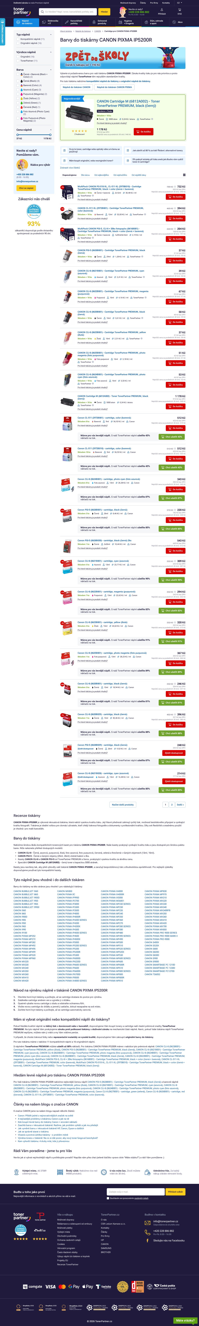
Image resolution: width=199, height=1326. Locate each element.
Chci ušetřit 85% (174, 529)
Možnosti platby (64, 1228)
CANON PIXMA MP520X (112, 952)
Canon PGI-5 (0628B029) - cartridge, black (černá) (102, 745)
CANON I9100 (20, 932)
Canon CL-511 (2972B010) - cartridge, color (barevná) (104, 448)
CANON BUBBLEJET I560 (26, 891)
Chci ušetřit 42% (174, 437)
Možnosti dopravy (128, 3)
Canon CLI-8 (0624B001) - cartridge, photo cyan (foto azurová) (109, 479)
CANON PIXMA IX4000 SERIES (72, 980)
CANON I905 (20, 920)
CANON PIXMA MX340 (156, 907)
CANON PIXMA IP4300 (68, 929)
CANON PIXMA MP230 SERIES (116, 904)
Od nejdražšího (120, 175)
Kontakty (166, 3)
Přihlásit (162, 14)
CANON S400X (152, 942)
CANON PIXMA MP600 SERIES (116, 958)
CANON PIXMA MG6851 (112, 901)
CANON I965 (20, 926)
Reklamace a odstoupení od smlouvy (74, 1224)
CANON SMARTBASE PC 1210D (160, 964)
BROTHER (106, 1252)
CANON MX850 (64, 891)
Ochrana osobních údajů (68, 1240)
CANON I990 (20, 929)
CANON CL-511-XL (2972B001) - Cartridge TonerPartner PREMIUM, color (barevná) (64, 1094)
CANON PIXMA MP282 (24, 942)
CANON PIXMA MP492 (24, 945)
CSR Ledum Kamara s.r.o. (113, 1224)
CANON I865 (20, 913)
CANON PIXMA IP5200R (68, 952)
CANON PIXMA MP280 (112, 929)
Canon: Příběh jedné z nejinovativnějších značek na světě (45, 1115)
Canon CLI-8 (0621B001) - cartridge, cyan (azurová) (103, 561)
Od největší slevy (139, 175)
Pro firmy (154, 3)
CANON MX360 (21, 974)
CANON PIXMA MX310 (156, 897)
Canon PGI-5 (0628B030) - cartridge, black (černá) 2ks (104, 540)
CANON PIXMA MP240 (112, 913)
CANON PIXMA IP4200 (68, 923)
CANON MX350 (21, 971)
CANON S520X (152, 945)
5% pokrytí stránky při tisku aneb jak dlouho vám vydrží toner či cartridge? (158, 160)
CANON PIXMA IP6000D (68, 958)
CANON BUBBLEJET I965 (26, 904)
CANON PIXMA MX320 (156, 901)
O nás (103, 1219)
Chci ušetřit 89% (174, 672)
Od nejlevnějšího (101, 175)
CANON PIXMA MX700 (156, 926)
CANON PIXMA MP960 (24, 958)
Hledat (104, 11)
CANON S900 (151, 958)
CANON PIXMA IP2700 (68, 901)
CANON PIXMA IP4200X (68, 926)
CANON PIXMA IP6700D (68, 974)
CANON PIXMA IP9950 (68, 897)
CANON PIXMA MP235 (112, 910)
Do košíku (146, 131)
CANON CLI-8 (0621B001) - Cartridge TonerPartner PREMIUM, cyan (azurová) (125, 1085)
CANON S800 (151, 948)
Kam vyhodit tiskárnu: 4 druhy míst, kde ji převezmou (43, 1141)
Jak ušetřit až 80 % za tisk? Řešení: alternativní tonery (158, 150)
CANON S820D (152, 952)
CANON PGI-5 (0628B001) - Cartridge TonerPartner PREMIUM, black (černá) (98, 1049)
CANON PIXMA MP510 (112, 945)
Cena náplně (24, 129)
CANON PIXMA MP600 (112, 961)
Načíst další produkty (123, 804)
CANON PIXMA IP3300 (68, 907)
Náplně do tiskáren (83, 31)
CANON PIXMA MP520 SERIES (116, 948)
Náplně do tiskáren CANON (76, 87)
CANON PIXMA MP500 (112, 942)
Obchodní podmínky (66, 1236)
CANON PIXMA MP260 (112, 920)
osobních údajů (141, 1198)
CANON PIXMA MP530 (112, 955)
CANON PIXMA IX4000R (112, 894)
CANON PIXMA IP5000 (68, 942)
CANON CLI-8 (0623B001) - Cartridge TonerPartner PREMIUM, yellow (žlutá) (50, 1085)
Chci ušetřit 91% (174, 641)
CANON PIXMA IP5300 (68, 955)
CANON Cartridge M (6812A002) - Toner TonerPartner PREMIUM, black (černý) (61, 1065)
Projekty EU (62, 1260)
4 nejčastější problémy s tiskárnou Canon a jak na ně (43, 1119)
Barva (19, 69)
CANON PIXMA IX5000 (112, 897)
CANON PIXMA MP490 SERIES (116, 936)
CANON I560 (20, 910)
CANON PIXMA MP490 (112, 939)
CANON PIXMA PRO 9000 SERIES (161, 932)
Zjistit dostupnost (174, 753)
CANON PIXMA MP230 (112, 907)
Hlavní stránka (66, 31)
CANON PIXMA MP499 (24, 952)
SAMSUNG (106, 1248)
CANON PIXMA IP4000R (68, 916)
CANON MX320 (21, 961)
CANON (97, 31)
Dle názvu (85, 175)
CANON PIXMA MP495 (24, 948)
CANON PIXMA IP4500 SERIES (72, 932)
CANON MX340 (21, 968)
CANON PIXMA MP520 (24, 955)
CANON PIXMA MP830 (156, 891)
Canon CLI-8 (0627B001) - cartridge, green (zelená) (120, 1091)
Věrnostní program (66, 1248)
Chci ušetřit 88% (174, 733)
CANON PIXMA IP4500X (68, 939)
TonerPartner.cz (110, 1214)
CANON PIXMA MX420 (156, 923)
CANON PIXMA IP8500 (68, 977)
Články (143, 3)
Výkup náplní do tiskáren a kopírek (73, 1256)
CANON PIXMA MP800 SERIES (116, 971)
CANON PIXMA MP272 (24, 939)
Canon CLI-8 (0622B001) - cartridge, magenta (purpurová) (106, 591)
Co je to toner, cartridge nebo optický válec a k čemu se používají (94, 150)
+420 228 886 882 (138, 12)
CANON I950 (20, 923)
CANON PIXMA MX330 (156, 904)
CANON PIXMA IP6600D (68, 971)
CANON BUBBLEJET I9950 (26, 907)
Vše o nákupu (65, 1214)
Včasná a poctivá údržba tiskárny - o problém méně (43, 1135)
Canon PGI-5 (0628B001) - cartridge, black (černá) (102, 509)
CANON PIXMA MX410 (156, 920)
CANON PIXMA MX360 (156, 916)
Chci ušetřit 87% (174, 498)
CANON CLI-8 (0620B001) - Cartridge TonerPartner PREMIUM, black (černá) (87, 1056)
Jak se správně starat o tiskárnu (33, 1131)
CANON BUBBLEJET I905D (26, 897)
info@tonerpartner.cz (27, 181)
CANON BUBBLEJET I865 (26, 894)
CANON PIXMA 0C (66, 894)
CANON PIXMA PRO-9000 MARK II (161, 936)
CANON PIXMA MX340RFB (157, 910)
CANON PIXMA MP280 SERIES (116, 926)
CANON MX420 (21, 980)
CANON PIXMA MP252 (24, 936)
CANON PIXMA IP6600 (68, 968)
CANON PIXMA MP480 (112, 932)
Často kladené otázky (67, 1252)
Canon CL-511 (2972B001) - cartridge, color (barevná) (104, 417)
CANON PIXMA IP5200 (68, 948)
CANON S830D (152, 955)
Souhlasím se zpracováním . (129, 1198)
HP (102, 1240)
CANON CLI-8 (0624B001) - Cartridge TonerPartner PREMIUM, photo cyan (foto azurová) (135, 1088)
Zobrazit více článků (70, 167)
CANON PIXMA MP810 (112, 980)
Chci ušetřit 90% (174, 580)
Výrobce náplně (26, 52)
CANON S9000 (152, 961)
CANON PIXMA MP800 (112, 974)
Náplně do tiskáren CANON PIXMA (114, 87)
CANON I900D (20, 916)
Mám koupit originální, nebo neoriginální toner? (91, 160)
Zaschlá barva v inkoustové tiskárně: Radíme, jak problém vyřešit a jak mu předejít (58, 1125)
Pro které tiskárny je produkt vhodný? (112, 123)
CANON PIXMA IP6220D (68, 961)
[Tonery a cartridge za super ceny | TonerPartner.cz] (22, 11)
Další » (180, 804)
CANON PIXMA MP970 (156, 894)
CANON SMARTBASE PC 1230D (160, 968)
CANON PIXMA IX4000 (112, 891)
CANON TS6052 (152, 974)
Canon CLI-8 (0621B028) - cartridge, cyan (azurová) (103, 773)
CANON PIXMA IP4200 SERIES (72, 920)
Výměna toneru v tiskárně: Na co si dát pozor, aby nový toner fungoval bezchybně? (58, 1138)
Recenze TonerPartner (67, 1264)
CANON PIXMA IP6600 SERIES (72, 964)
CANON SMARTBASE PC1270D (160, 971)
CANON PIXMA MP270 (112, 923)
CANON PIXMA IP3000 (68, 904)
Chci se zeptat (26, 188)
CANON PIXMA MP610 (112, 968)
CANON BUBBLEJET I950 (26, 901)
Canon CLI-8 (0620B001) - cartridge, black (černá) (102, 683)
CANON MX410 (21, 977)
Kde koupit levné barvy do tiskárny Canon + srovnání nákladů (47, 1122)
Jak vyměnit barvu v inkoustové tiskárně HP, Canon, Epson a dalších (51, 1128)
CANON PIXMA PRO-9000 (157, 939)
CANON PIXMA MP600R (112, 964)
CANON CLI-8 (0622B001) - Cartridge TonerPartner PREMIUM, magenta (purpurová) (54, 1091)
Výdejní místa (63, 1232)
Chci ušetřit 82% (174, 610)
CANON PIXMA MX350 (156, 913)
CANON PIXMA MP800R (112, 977)
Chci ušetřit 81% (174, 702)
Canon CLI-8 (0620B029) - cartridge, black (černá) (102, 714)
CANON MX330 (21, 964)
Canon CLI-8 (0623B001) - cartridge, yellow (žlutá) (102, 622)
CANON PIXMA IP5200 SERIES (72, 945)
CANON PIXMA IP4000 (68, 913)
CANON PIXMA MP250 (112, 916)
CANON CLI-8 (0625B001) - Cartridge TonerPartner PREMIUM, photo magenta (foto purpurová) (86, 1053)
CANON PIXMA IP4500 (68, 936)
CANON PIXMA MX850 (156, 929)
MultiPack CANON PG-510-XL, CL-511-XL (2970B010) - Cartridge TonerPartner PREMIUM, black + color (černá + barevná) (109, 187)
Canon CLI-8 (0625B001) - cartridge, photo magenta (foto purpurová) (112, 653)
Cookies (61, 1244)
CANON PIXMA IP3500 (68, 910)
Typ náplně (23, 34)
